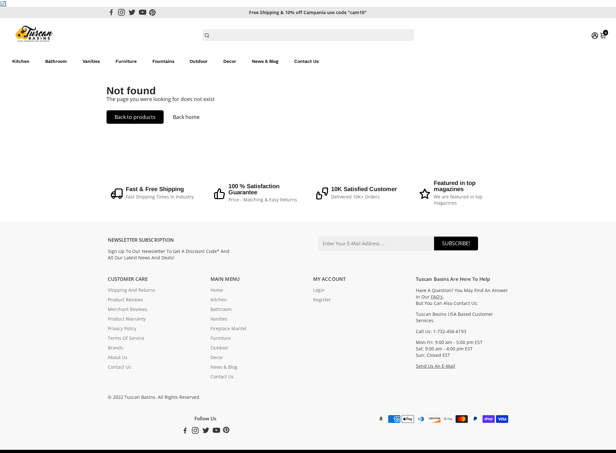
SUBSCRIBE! (456, 243)
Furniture (126, 61)
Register (322, 300)
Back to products (135, 117)
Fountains (163, 61)
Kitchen (21, 61)
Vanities (91, 61)
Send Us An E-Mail (435, 366)
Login (319, 290)
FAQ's (437, 297)
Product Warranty (127, 319)
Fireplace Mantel (228, 328)
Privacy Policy (122, 328)
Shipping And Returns (131, 290)
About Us (117, 357)
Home (216, 290)
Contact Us (306, 61)
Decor (229, 61)
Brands (115, 348)
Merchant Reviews (127, 309)
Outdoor (199, 61)
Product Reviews (125, 300)
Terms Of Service (126, 338)
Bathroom (56, 61)
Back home (186, 117)
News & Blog (265, 61)
